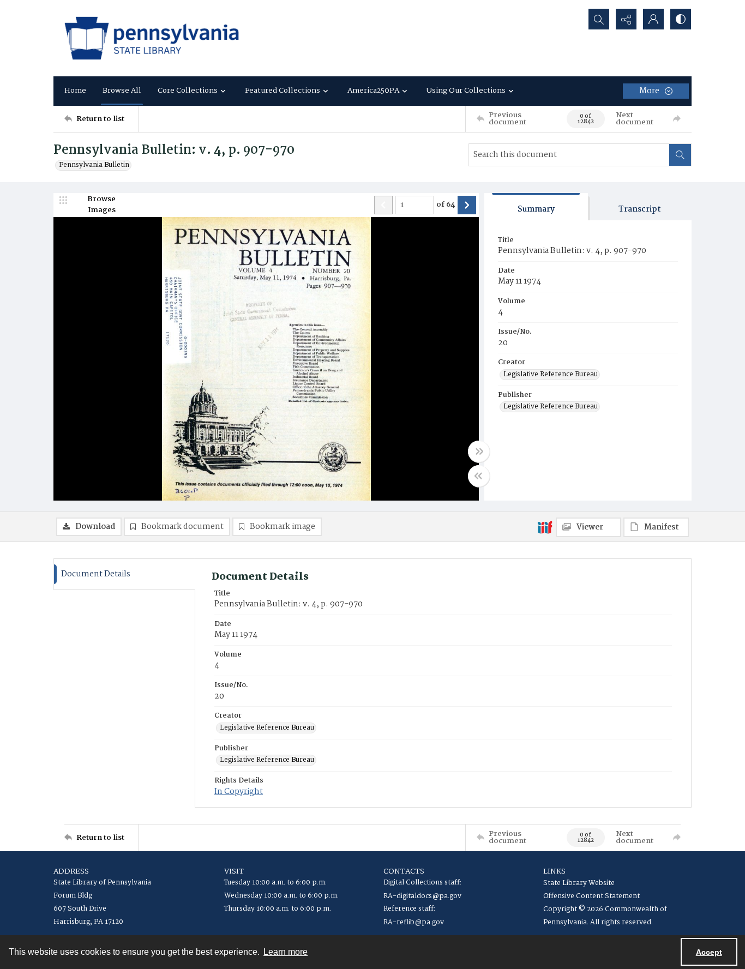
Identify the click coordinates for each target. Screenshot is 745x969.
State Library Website (579, 883)
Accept (709, 952)
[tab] (536, 207)
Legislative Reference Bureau (550, 374)
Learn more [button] (285, 951)
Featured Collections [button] (282, 91)
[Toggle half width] (479, 476)
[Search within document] (680, 155)
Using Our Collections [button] (466, 91)
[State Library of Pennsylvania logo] (151, 38)
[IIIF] (545, 526)
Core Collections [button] (188, 91)
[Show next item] (467, 205)
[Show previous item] (383, 205)
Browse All (122, 91)
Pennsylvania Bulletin (94, 165)
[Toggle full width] (479, 451)
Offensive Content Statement (591, 896)
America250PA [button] (373, 91)
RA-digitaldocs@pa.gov (422, 896)
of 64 (445, 205)
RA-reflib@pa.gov (413, 922)
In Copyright (238, 791)
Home (75, 91)
